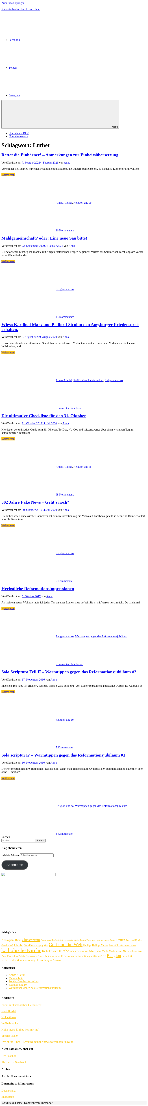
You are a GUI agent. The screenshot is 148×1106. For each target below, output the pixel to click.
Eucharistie (57, 940)
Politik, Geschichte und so (88, 380)
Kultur (73, 951)
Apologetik (7, 940)
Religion (114, 955)
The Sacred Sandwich (14, 1062)
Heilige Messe (100, 945)
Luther (98, 951)
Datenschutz (8, 1090)
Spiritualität (10, 960)
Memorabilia (16, 978)
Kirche (64, 951)
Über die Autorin (18, 136)
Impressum (7, 1096)
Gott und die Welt (65, 944)
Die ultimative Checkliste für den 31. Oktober (43, 415)
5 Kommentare (64, 581)
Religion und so (82, 202)
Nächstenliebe (130, 951)
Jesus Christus (117, 945)
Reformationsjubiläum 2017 (90, 956)
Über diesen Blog (19, 133)
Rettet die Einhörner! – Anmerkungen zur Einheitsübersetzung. (60, 155)
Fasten (83, 940)
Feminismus (102, 940)
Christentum (31, 940)
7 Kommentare (64, 747)
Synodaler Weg (27, 960)
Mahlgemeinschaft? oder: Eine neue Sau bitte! (44, 238)
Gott (46, 945)
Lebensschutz (82, 951)
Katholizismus (50, 951)
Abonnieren (14, 865)
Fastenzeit (90, 940)
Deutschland (46, 940)
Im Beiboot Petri (10, 1023)
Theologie (44, 960)
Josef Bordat (8, 1011)
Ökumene (57, 961)
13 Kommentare (65, 316)
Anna (67, 162)
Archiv (5, 1076)
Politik (21, 956)
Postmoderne (31, 956)
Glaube (18, 945)
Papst (140, 951)
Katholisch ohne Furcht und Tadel (20, 9)
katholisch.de (130, 945)
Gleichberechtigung (33, 945)
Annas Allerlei (64, 202)
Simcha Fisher (9, 1035)
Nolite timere (8, 1017)
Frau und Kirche (134, 940)
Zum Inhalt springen (13, 3)
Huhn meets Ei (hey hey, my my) (20, 1029)
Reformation (67, 956)
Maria (105, 951)
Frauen (120, 940)
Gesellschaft (7, 945)
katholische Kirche (21, 950)
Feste (112, 940)
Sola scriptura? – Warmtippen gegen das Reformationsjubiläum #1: (64, 755)
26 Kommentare (65, 230)
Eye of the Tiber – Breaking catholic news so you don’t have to (37, 1041)
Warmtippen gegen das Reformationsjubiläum (101, 636)
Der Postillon (8, 1055)
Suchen (5, 836)
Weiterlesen (8, 174)
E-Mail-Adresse (10, 855)
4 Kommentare (64, 833)
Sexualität (127, 956)
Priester (41, 956)
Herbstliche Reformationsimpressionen (37, 588)
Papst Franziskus (9, 956)
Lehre (91, 951)
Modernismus (115, 951)
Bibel (18, 940)
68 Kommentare (65, 494)
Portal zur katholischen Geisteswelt (21, 1005)
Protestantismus (52, 956)
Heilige (87, 945)
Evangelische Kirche (70, 940)
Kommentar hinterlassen (69, 408)
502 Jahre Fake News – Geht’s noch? (35, 502)
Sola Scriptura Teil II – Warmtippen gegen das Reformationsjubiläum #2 (68, 672)
